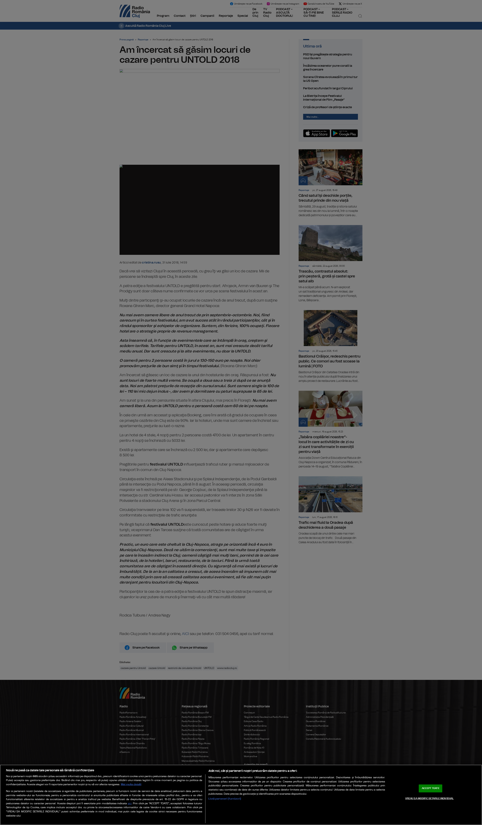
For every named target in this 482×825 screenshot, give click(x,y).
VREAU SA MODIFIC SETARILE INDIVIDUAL (429, 798)
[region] (241, 795)
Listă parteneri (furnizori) (224, 798)
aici (130, 803)
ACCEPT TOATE (430, 788)
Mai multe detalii (131, 784)
